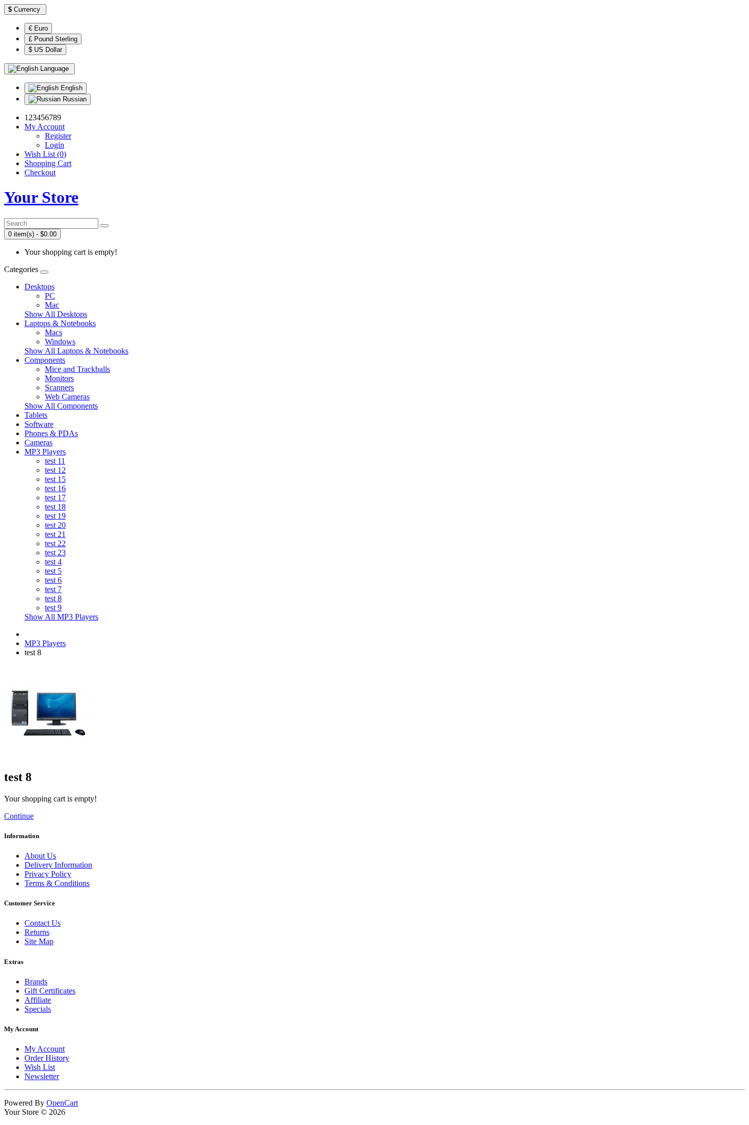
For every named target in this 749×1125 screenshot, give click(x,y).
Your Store (41, 197)
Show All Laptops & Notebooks (76, 350)
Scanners (59, 387)
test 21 (55, 534)
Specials (37, 1009)
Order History (46, 1058)
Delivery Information (58, 865)
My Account (44, 1048)
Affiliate (37, 1000)
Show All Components (61, 405)
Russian (74, 99)
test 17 (55, 497)
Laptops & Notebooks (60, 323)
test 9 (53, 607)
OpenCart (62, 1103)
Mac (52, 305)
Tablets (35, 415)
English (71, 88)
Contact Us (42, 923)
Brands (35, 981)
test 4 (53, 561)
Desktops (39, 286)
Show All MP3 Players (61, 616)
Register (58, 135)
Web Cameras (67, 396)
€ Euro (38, 28)
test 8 (53, 598)
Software (39, 424)
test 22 (55, 543)
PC (50, 295)
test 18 (55, 506)
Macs (53, 332)
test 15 (55, 479)
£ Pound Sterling (53, 39)
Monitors (59, 378)
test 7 (53, 589)
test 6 (53, 580)
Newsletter (41, 1076)
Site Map (39, 941)
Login (54, 145)
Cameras (38, 442)
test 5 (53, 571)
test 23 (55, 552)
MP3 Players (45, 451)
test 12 (55, 470)
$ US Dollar (45, 49)
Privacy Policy (47, 874)
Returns (36, 932)
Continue (19, 816)
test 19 (55, 516)
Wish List (39, 1067)
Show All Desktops (55, 314)
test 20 (55, 525)
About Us (40, 855)
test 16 (55, 488)
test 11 (55, 461)
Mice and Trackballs (77, 369)
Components (44, 360)
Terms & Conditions (57, 883)
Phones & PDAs (51, 433)
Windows (60, 341)
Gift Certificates (49, 990)
